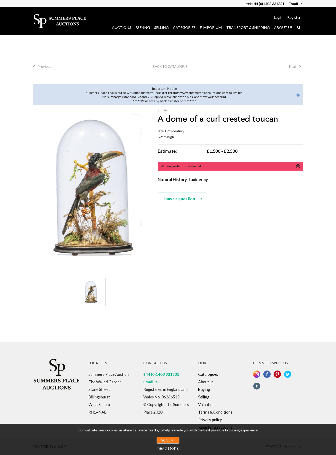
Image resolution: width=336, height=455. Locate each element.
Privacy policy (210, 419)
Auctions (121, 27)
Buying (143, 27)
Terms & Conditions (215, 412)
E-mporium (211, 27)
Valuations (207, 404)
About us (283, 27)
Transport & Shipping (248, 27)
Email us (295, 3)
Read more (168, 449)
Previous (44, 66)
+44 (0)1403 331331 (161, 374)
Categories (184, 27)
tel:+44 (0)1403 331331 (265, 3)
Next (292, 66)
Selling (161, 27)
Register (294, 17)
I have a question (179, 198)
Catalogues (208, 374)
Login (278, 17)
